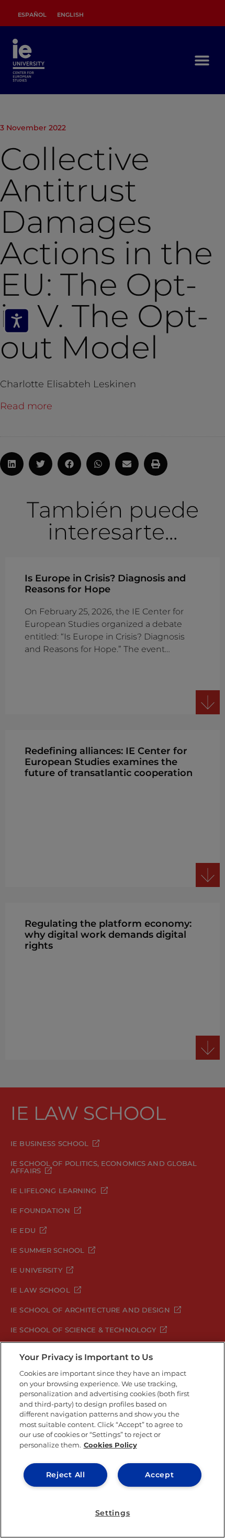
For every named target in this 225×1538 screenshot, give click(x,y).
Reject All (65, 1474)
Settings (112, 1513)
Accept (159, 1474)
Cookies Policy (110, 1445)
